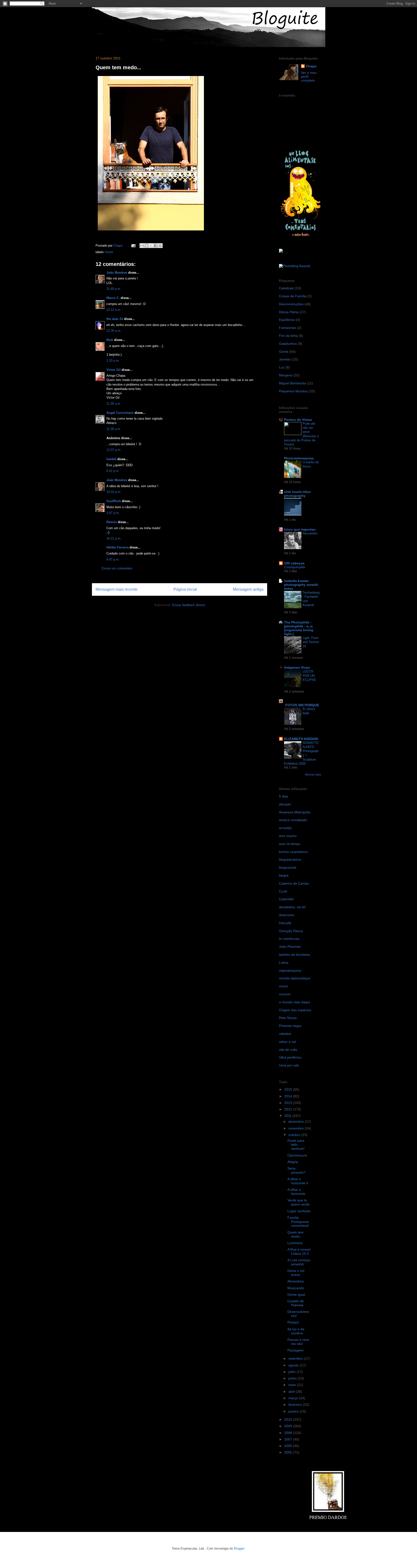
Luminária (295, 1243)
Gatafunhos (288, 344)
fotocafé (285, 923)
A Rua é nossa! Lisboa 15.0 (299, 1251)
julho (292, 1372)
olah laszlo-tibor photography (297, 494)
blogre (284, 875)
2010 (288, 1419)
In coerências (289, 939)
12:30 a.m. (113, 330)
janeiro (294, 1411)
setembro (296, 1358)
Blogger (239, 1548)
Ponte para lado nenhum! (296, 1145)
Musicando (295, 1288)
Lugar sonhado (299, 1211)
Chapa (311, 66)
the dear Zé (114, 319)
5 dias (283, 796)
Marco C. (113, 298)
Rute (109, 340)
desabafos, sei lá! (292, 907)
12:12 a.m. (113, 310)
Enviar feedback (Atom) (188, 605)
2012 (288, 1109)
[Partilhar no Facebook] (155, 245)
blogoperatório (290, 859)
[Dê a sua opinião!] (146, 245)
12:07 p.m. (113, 450)
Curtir (283, 891)
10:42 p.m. (113, 492)
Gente (109, 252)
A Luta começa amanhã (298, 1262)
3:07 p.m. (113, 513)
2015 (288, 1089)
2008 (288, 1433)
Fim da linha (288, 336)
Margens (285, 375)
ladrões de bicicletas (294, 954)
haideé (111, 459)
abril (292, 1391)
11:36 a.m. (113, 403)
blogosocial (287, 867)
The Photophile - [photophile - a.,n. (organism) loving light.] (298, 628)
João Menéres (116, 272)
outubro (294, 1135)
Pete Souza (288, 1018)
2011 (288, 1116)
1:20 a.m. (113, 360)
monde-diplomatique (294, 978)
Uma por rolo (289, 1065)
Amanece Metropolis (294, 812)
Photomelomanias (299, 458)
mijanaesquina (290, 970)
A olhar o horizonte (296, 1192)
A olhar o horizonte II (297, 1181)
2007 (288, 1439)
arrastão (285, 828)
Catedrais (286, 288)
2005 (288, 1452)
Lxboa (283, 962)
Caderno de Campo (294, 883)
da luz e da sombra (295, 1331)
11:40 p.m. (113, 289)
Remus (111, 522)
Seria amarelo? (296, 1170)
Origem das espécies (295, 1010)
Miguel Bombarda (292, 383)
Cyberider (286, 899)
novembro (296, 1128)
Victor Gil (113, 370)
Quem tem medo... (295, 1234)
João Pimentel (290, 947)
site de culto (288, 1050)
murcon (285, 994)
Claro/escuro (297, 1155)
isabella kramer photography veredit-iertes (301, 584)
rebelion (285, 1034)
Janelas (285, 359)
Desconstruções (291, 304)
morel (283, 986)
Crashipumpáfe (294, 567)
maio (292, 1385)
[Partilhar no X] (151, 245)
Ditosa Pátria (289, 312)
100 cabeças (294, 563)
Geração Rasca (291, 931)
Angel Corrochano (120, 413)
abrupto (285, 804)
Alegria (292, 1162)
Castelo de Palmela (295, 1303)
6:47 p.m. (113, 559)
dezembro (296, 1121)
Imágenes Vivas (297, 667)
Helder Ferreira (117, 547)
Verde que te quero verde (298, 1202)
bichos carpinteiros (293, 852)
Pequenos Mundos (293, 391)
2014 (288, 1096)
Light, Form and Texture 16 (311, 642)
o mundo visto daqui (294, 1002)
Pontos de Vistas (298, 420)
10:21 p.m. (113, 538)
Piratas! (293, 1322)
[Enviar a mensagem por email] (141, 245)
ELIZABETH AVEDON (301, 739)
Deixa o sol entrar (295, 1273)
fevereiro (295, 1404)
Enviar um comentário (117, 568)
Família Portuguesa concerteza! (298, 1222)
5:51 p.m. (113, 471)
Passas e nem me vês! (298, 1342)
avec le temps (289, 844)
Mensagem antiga (248, 589)
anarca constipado (293, 820)
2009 (288, 1426)
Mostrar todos (313, 774)
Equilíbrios (287, 320)
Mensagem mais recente (117, 589)
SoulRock (113, 501)
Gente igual (296, 1294)
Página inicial (185, 589)
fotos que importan (300, 529)
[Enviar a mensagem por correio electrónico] (133, 245)
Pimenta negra (290, 1026)
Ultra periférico (290, 1057)
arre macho (288, 836)
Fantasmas (287, 328)
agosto (294, 1365)
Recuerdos (310, 533)
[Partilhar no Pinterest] (160, 245)
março (293, 1398)
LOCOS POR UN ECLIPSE (309, 676)
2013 (288, 1103)
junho (293, 1378)
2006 (288, 1446)
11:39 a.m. (113, 429)
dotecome (286, 915)
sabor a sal (287, 1042)
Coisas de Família (292, 296)
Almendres (295, 1281)
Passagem (295, 1350)
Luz (282, 367)
